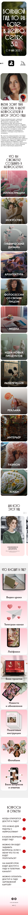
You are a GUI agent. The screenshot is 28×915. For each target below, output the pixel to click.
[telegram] (12, 899)
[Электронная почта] (15, 899)
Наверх (13, 905)
